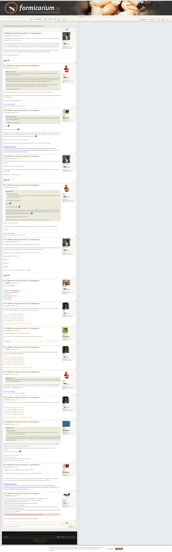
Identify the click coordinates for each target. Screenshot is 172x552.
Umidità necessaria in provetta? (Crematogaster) (23, 25)
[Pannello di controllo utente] (155, 19)
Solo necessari (110, 548)
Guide (45, 19)
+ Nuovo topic (143, 19)
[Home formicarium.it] (86, 8)
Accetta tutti (119, 548)
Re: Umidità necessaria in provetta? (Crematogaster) (22, 65)
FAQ (167, 19)
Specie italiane (38, 19)
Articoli (50, 19)
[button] (73, 29)
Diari (55, 19)
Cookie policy (51, 550)
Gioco (64, 19)
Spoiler (8, 341)
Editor (158, 19)
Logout (162, 19)
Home (32, 19)
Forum (59, 19)
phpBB (36, 539)
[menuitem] (61, 537)
